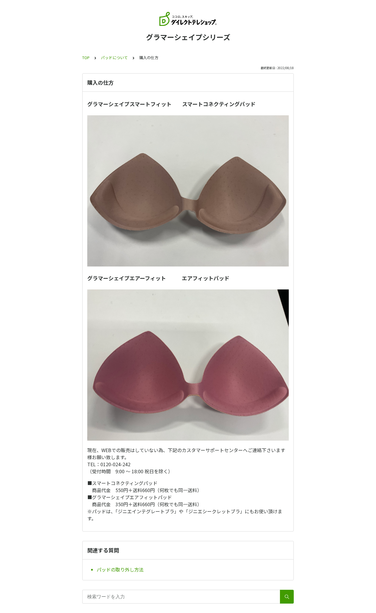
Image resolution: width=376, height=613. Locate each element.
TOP (86, 57)
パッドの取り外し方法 (120, 569)
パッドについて (114, 57)
